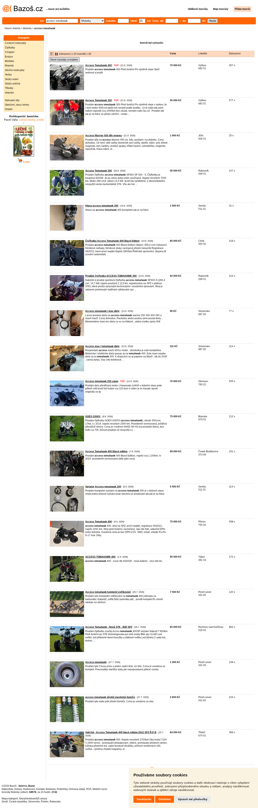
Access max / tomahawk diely (102, 346)
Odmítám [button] (164, 799)
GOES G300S (92, 416)
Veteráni (9, 92)
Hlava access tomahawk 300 (101, 205)
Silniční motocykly (14, 70)
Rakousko (55, 801)
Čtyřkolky (10, 47)
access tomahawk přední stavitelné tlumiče (110, 697)
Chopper (10, 52)
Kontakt (40, 789)
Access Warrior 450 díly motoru (103, 135)
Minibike (9, 61)
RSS (88, 789)
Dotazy (18, 789)
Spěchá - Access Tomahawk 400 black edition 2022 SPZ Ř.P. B (120, 732)
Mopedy (9, 65)
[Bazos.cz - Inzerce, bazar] (23, 11)
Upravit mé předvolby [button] (192, 799)
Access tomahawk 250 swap (101, 381)
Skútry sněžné (12, 83)
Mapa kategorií (10, 798)
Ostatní (8, 109)
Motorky (27, 28)
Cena (173, 53)
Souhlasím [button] (144, 799)
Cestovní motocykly (15, 43)
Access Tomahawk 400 (98, 65)
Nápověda (7, 789)
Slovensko (34, 801)
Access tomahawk (96, 662)
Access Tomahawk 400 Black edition (106, 451)
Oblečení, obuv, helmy (17, 104)
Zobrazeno (235, 53)
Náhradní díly (12, 100)
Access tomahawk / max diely (102, 311)
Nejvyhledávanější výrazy (33, 798)
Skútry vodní (11, 79)
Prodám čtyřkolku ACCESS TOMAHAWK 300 (111, 275)
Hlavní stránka (12, 28)
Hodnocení (29, 789)
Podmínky (62, 789)
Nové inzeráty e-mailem (64, 59)
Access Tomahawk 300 (98, 100)
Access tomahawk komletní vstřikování (108, 592)
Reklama (51, 789)
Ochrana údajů (77, 789)
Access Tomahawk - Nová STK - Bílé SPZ (108, 627)
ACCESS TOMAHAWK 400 (100, 556)
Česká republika (18, 801)
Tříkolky (9, 88)
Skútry (8, 74)
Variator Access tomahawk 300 (103, 486)
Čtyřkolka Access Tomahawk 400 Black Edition (112, 241)
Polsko (44, 801)
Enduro (9, 56)
